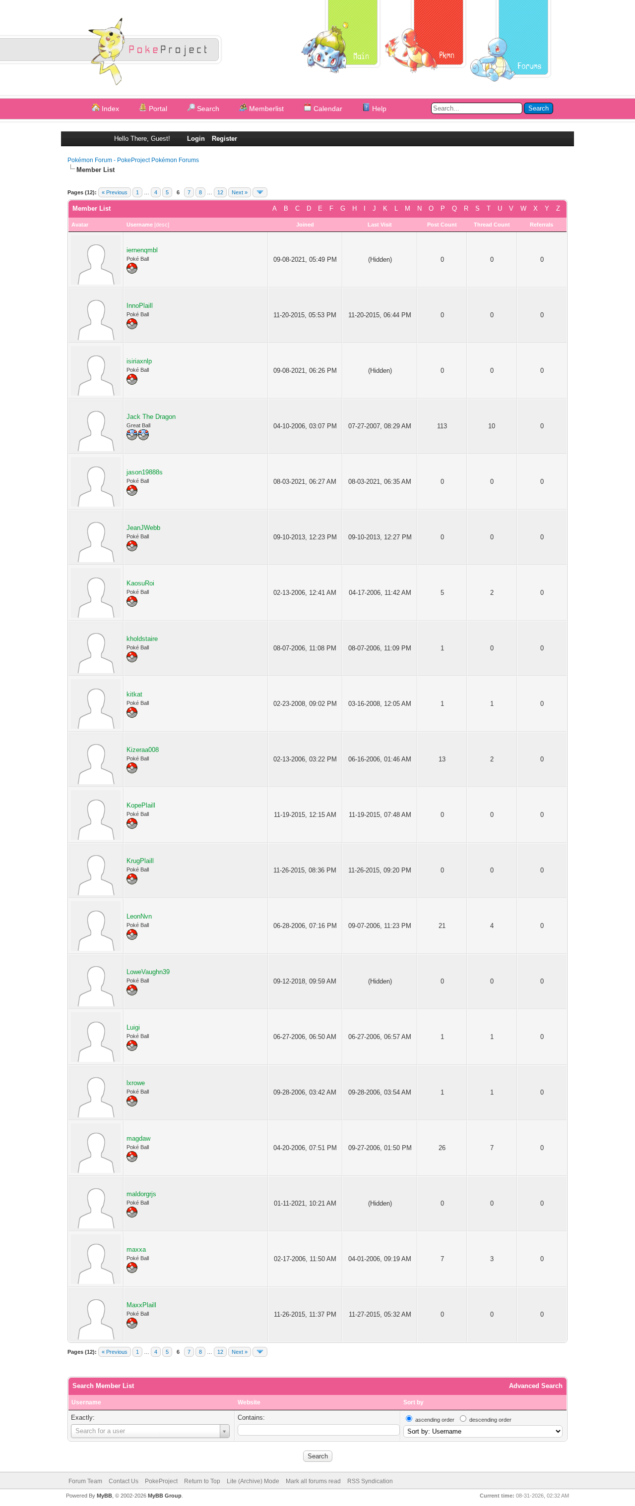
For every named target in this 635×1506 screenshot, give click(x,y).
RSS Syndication (370, 1481)
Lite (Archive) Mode (253, 1481)
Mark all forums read (313, 1481)
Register (224, 138)
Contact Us (123, 1481)
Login (196, 138)
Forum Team (85, 1481)
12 (220, 192)
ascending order (434, 1420)
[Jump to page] (260, 192)
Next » (240, 192)
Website (249, 1402)
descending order (490, 1420)
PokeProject (161, 1481)
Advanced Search (536, 1386)
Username (86, 1402)
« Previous (114, 192)
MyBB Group (165, 1496)
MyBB (104, 1496)
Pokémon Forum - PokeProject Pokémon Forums (133, 160)
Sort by (413, 1402)
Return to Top (202, 1481)
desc (162, 225)
